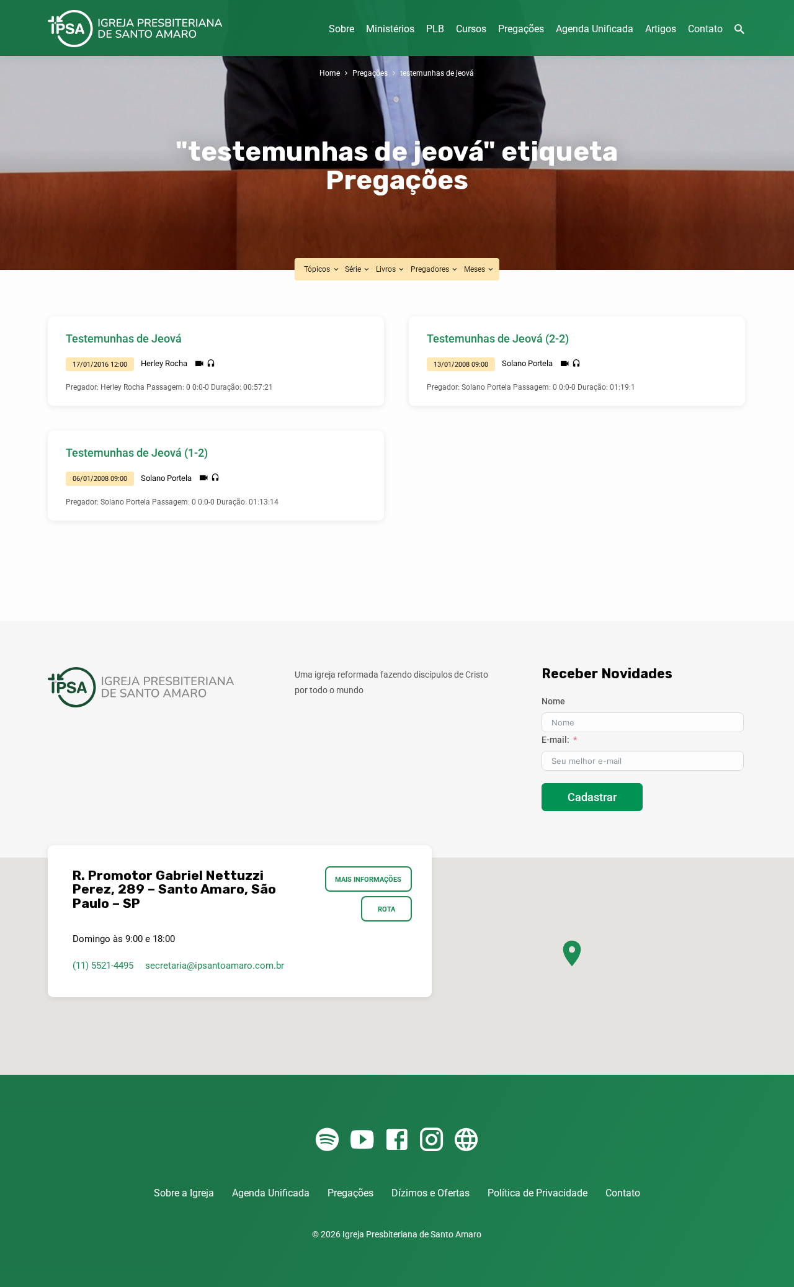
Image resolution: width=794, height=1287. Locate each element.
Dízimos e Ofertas (430, 1193)
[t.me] (466, 1140)
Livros (387, 269)
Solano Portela (527, 363)
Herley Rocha (164, 363)
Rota (386, 909)
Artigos (660, 29)
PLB (435, 29)
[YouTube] (362, 1140)
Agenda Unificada (594, 29)
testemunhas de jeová (437, 73)
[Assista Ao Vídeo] (199, 364)
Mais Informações (369, 879)
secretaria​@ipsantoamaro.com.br (214, 965)
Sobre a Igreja (184, 1193)
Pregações (521, 29)
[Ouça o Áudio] (211, 364)
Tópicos (318, 269)
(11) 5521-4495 (103, 965)
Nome (553, 701)
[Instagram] (431, 1140)
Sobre (341, 29)
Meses (475, 269)
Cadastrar (592, 797)
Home (329, 73)
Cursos (471, 29)
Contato (705, 29)
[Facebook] (397, 1140)
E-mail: (555, 740)
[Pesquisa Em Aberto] (739, 29)
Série (354, 269)
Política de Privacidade (537, 1193)
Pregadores (431, 269)
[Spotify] (327, 1140)
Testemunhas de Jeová (124, 338)
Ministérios (390, 29)
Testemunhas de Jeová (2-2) (498, 338)
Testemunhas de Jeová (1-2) (137, 452)
